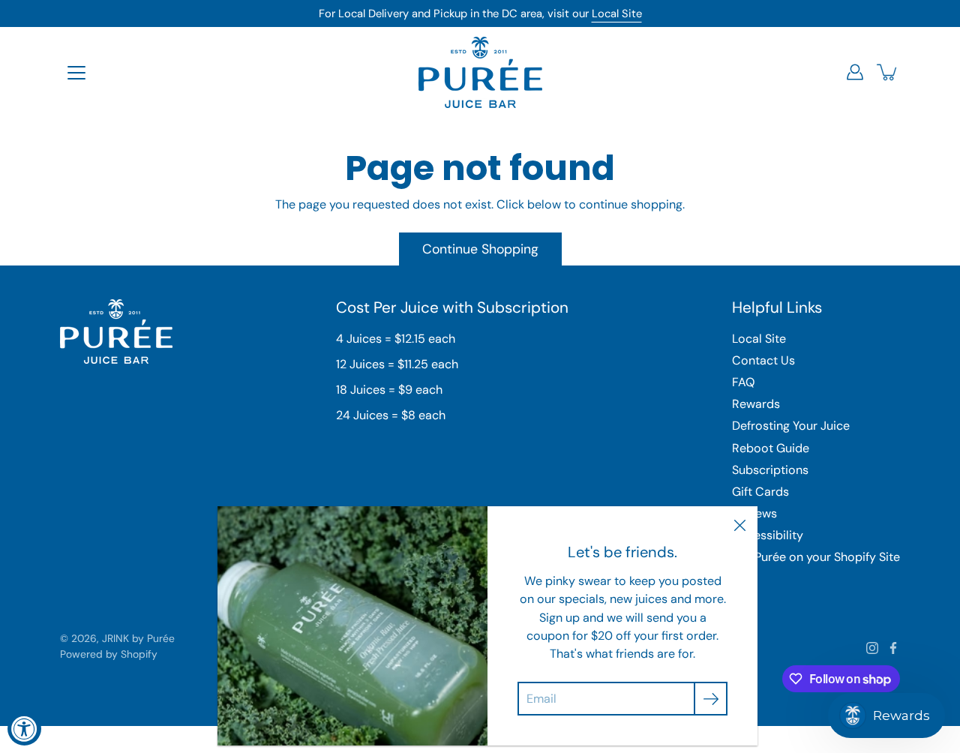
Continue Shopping (480, 248)
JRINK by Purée (138, 638)
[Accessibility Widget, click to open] (24, 729)
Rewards (756, 404)
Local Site (617, 13)
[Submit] (711, 699)
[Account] (855, 72)
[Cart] (888, 72)
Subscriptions (770, 470)
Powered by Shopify (109, 654)
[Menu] (76, 72)
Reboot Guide (770, 448)
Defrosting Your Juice (791, 426)
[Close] (740, 524)
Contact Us (763, 360)
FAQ (743, 382)
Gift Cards (760, 492)
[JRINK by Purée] (480, 72)
